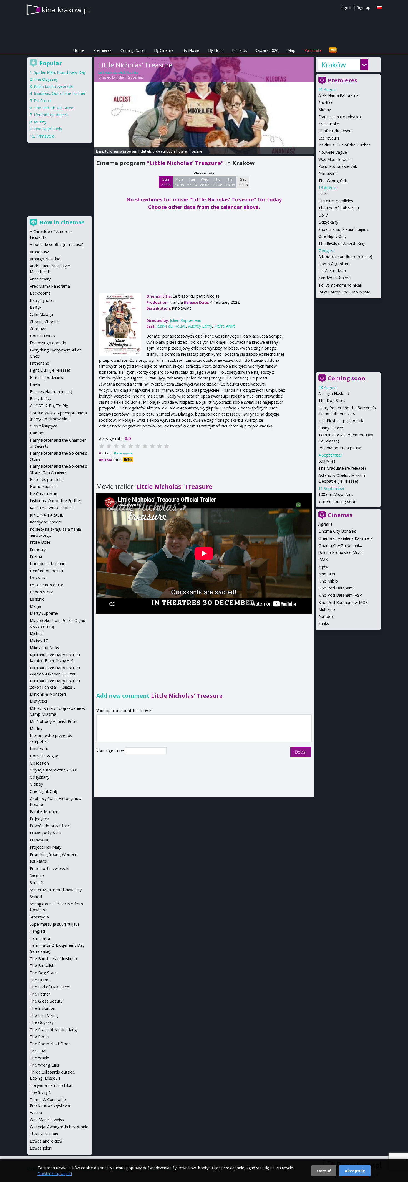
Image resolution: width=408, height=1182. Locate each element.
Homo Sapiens (43, 486)
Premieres (102, 50)
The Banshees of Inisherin (53, 958)
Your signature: (110, 750)
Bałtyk (35, 307)
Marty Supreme (44, 613)
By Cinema (163, 50)
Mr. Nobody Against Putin (53, 721)
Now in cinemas (62, 222)
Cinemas (340, 515)
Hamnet (37, 433)
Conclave (38, 328)
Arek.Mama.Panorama (338, 95)
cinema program (123, 151)
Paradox (326, 616)
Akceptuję (355, 1170)
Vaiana (36, 1112)
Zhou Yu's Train (44, 1134)
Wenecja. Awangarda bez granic (59, 1126)
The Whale (39, 1057)
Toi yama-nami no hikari (340, 285)
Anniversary (40, 279)
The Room (39, 1036)
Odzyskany (328, 222)
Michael (37, 633)
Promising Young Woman (53, 854)
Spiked (36, 896)
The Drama (40, 980)
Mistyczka (39, 701)
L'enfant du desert (335, 130)
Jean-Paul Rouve (171, 326)
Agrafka (325, 524)
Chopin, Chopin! (44, 321)
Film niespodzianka (47, 377)
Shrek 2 (36, 882)
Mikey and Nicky (44, 647)
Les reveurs (328, 138)
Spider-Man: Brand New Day (60, 72)
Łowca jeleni (41, 1148)
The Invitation (42, 1008)
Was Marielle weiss (335, 159)
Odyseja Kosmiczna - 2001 (54, 770)
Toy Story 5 (40, 1092)
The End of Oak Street (338, 208)
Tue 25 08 (192, 182)
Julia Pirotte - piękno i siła (341, 420)
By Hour (215, 50)
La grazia (38, 577)
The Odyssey (46, 79)
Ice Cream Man (332, 270)
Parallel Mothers (44, 811)
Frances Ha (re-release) (339, 116)
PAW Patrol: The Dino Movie (344, 292)
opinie (197, 151)
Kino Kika (326, 573)
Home (78, 50)
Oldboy (36, 784)
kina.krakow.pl (66, 10)
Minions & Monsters (48, 694)
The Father (40, 994)
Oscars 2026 (267, 50)
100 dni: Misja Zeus (335, 494)
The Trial (38, 1051)
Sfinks (323, 623)
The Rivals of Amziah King (342, 243)
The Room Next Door (50, 1043)
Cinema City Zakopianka (340, 545)
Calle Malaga (41, 314)
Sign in (346, 7)
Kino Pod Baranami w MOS (343, 602)
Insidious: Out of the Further (344, 145)
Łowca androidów (46, 1141)
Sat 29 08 (243, 182)
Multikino (326, 609)
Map (291, 50)
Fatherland (39, 363)
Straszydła (39, 917)
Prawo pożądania (46, 833)
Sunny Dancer (330, 428)
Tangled (37, 931)
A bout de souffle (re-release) (345, 256)
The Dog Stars (331, 400)
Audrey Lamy (200, 326)
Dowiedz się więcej (54, 1173)
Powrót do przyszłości (50, 825)
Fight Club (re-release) (50, 370)
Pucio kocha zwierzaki (338, 166)
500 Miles (327, 461)
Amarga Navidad (333, 393)
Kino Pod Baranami (336, 588)
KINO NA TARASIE (46, 515)
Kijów (323, 567)
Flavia (323, 193)
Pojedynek (39, 818)
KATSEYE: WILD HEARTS (52, 507)
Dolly (323, 215)
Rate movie (123, 453)
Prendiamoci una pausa (339, 447)
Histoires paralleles (335, 200)
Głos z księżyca (43, 426)
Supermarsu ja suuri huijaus (343, 229)
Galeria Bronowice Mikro (340, 552)
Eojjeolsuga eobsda (48, 342)
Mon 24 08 (179, 182)
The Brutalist (42, 965)
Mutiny (324, 109)
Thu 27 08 (217, 182)
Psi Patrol (42, 100)
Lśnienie (37, 599)
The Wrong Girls (333, 180)
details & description (158, 151)
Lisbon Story (41, 591)
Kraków (333, 65)
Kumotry (38, 549)
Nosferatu (39, 748)
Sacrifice (325, 102)
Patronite (313, 50)
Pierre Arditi (225, 326)
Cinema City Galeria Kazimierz (345, 538)
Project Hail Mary (45, 847)
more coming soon (339, 501)
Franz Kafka (40, 398)
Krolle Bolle (328, 123)
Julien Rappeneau (130, 77)
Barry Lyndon (42, 300)
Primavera (327, 173)
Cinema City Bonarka (337, 531)
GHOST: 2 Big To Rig (49, 405)
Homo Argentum (333, 263)
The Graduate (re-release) (342, 468)
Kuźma (36, 556)
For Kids (239, 50)
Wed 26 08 (205, 182)
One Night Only (332, 236)
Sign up (364, 7)
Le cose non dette (46, 585)
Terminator (40, 938)
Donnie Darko (42, 335)
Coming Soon (132, 50)
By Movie (190, 50)
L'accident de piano (48, 563)
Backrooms (40, 293)
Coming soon (346, 378)
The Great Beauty (46, 1001)
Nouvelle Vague (332, 152)
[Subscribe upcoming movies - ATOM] (332, 50)
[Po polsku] (379, 7)
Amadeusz (39, 251)
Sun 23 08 (166, 182)
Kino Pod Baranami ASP (340, 595)
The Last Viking (44, 1015)
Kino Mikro (328, 581)
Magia (35, 606)
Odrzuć (324, 1170)
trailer (183, 151)
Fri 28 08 (230, 182)
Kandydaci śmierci (334, 277)
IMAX (323, 559)
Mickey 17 (39, 640)
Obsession (39, 763)
